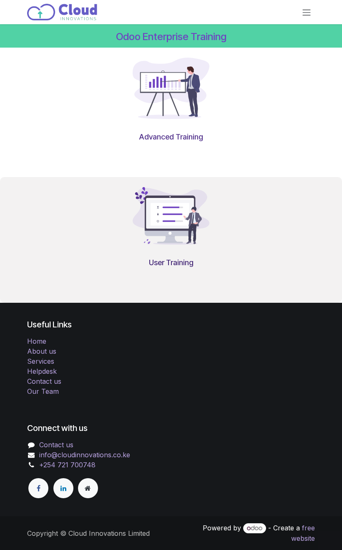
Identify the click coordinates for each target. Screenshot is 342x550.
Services (40, 361)
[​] (38, 488)
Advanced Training (171, 136)
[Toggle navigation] (306, 12)
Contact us (44, 381)
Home (36, 341)
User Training (171, 262)
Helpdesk (42, 371)
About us (41, 351)
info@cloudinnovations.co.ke (84, 455)
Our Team (43, 391)
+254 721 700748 (67, 465)
